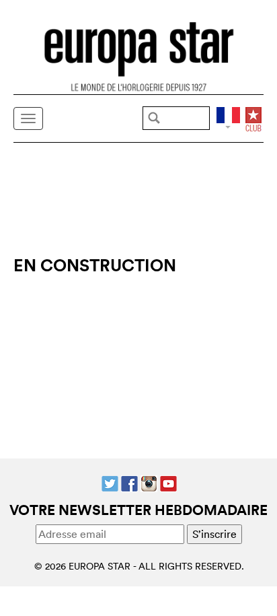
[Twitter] (110, 482)
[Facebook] (129, 482)
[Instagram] (149, 482)
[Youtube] (168, 482)
